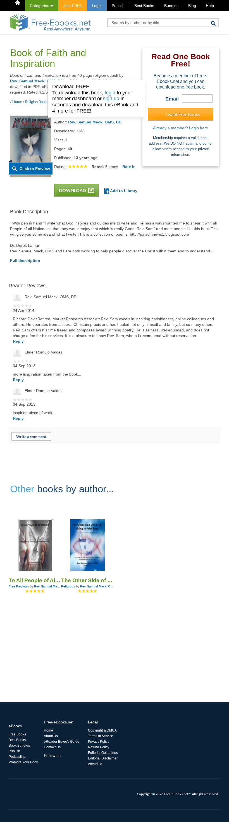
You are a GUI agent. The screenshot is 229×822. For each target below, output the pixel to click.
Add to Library (123, 190)
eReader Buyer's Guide (61, 742)
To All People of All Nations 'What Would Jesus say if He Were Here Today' (35, 580)
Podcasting (17, 757)
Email (172, 99)
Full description (25, 260)
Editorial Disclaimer (103, 758)
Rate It (128, 166)
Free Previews (19, 586)
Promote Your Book (23, 762)
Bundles (171, 5)
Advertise (95, 764)
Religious (68, 586)
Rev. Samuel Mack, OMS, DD (36, 81)
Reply (18, 341)
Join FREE (72, 5)
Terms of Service (100, 736)
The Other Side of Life (87, 580)
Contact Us (52, 747)
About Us (51, 736)
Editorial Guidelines (103, 753)
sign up (111, 98)
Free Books (17, 734)
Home (48, 730)
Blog (192, 5)
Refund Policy (98, 747)
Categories (40, 5)
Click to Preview (35, 168)
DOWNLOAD (73, 190)
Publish (118, 5)
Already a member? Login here (180, 128)
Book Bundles (19, 745)
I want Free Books (183, 114)
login (110, 92)
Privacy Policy (98, 742)
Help (210, 5)
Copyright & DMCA (102, 730)
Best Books (144, 5)
